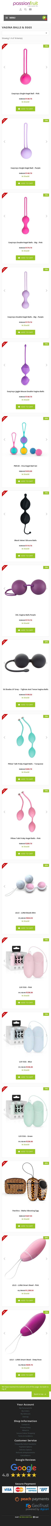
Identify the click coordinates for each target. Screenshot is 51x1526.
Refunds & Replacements (25, 1452)
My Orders (25, 1411)
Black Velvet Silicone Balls (25, 540)
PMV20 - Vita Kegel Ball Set (25, 466)
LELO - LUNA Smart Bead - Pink (25, 1285)
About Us (25, 1430)
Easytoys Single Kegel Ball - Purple (25, 168)
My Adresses (25, 1414)
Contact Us (26, 1424)
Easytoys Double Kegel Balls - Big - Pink (25, 243)
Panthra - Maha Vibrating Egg (26, 1211)
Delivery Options (25, 1450)
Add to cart (25, 109)
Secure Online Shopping (25, 1433)
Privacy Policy (25, 1427)
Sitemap (25, 1417)
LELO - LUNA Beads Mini (25, 913)
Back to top (40, 1394)
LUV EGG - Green (26, 1136)
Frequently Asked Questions (25, 1444)
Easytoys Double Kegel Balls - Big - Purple (25, 317)
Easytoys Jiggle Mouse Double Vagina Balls (25, 391)
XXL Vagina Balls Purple (25, 615)
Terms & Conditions (25, 1436)
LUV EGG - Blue (25, 1062)
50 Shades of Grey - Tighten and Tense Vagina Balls (25, 689)
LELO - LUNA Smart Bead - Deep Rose (25, 1360)
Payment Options (25, 1447)
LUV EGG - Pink (25, 987)
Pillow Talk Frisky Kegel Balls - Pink (25, 838)
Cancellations (25, 1455)
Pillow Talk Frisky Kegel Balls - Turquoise (25, 764)
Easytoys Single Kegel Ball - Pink (25, 94)
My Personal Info (25, 1408)
